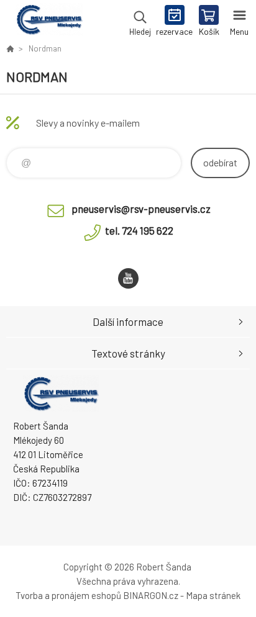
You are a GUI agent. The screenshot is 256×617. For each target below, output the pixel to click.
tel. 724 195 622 (139, 230)
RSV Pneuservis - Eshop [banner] (48, 21)
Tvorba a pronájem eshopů (68, 595)
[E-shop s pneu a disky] (10, 48)
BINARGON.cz (150, 595)
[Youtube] (128, 278)
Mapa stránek (213, 595)
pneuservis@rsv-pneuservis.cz (141, 208)
